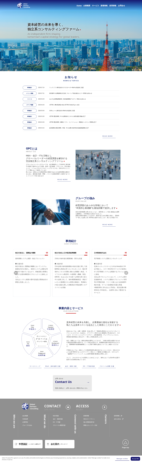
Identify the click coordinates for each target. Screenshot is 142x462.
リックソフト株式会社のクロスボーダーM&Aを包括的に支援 (66, 87)
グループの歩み (27, 425)
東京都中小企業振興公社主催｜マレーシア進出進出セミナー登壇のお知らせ (70, 93)
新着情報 (104, 5)
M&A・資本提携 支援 (53, 366)
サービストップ (35, 366)
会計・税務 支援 (71, 366)
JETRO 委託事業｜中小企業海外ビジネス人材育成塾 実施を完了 (67, 116)
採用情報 (112, 5)
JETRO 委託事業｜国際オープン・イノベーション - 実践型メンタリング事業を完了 (73, 122)
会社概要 (25, 416)
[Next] (126, 273)
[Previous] (16, 273)
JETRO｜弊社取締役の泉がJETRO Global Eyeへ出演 (64, 105)
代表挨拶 (25, 419)
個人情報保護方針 (89, 422)
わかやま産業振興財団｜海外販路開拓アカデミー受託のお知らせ (67, 99)
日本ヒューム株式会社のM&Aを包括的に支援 (62, 110)
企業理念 (25, 422)
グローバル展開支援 (59, 425)
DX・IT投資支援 (89, 366)
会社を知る (117, 419)
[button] (125, 442)
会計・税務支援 (58, 419)
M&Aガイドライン (89, 419)
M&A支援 (56, 416)
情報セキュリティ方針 (90, 425)
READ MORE (107, 136)
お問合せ (121, 5)
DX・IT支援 (56, 422)
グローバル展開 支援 (107, 366)
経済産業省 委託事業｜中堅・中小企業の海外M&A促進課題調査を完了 (69, 128)
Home (79, 5)
